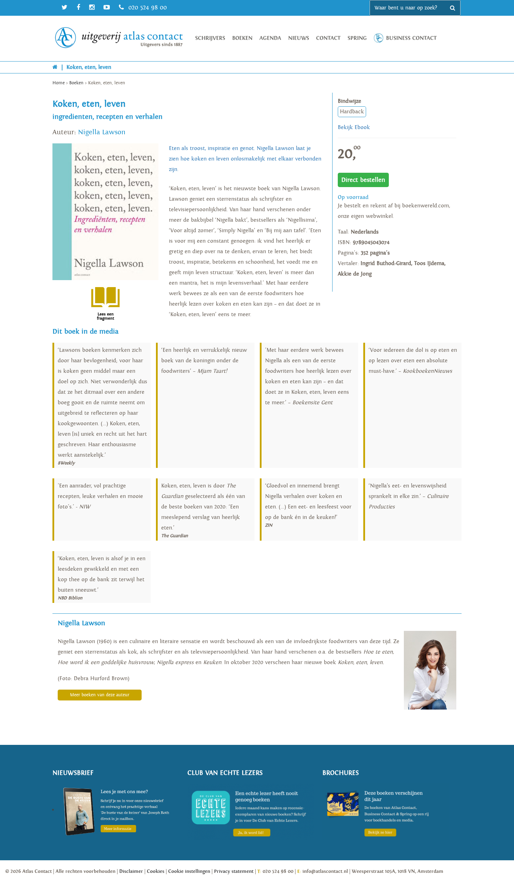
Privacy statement (234, 871)
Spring (357, 38)
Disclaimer (131, 871)
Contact (328, 38)
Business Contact (411, 38)
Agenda (270, 38)
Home (58, 83)
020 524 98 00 (146, 7)
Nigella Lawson (102, 132)
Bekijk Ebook (354, 127)
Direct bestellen (363, 180)
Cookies (155, 871)
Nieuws (298, 38)
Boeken (242, 38)
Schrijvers (210, 38)
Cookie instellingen (189, 871)
